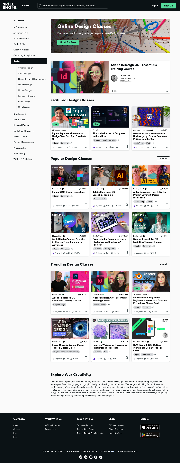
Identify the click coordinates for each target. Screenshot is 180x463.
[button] (31, 5)
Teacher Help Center (86, 429)
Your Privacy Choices (100, 451)
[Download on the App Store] (153, 427)
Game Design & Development (32, 79)
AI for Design (24, 101)
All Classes (19, 20)
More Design (24, 107)
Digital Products (116, 429)
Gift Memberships (116, 425)
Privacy (76, 451)
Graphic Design (25, 68)
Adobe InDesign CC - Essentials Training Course (134, 67)
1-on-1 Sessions (115, 433)
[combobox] (73, 5)
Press (15, 433)
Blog (15, 437)
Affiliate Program (52, 425)
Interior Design (25, 84)
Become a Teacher (85, 425)
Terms (85, 451)
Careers (16, 429)
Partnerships (50, 429)
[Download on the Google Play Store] (153, 435)
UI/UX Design (24, 73)
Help (68, 451)
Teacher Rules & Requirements (90, 433)
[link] (70, 128)
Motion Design (25, 90)
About (16, 425)
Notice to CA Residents (128, 451)
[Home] (10, 6)
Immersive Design (26, 96)
